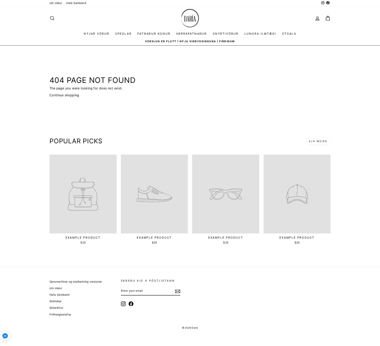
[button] (5, 337)
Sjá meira (318, 141)
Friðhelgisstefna (60, 314)
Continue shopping (64, 95)
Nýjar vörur (96, 33)
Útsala (289, 33)
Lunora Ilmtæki (260, 33)
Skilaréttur (56, 307)
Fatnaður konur (153, 33)
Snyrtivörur (225, 33)
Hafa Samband (76, 3)
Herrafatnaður (191, 33)
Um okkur (55, 3)
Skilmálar (55, 301)
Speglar (123, 33)
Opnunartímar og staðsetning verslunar (75, 281)
